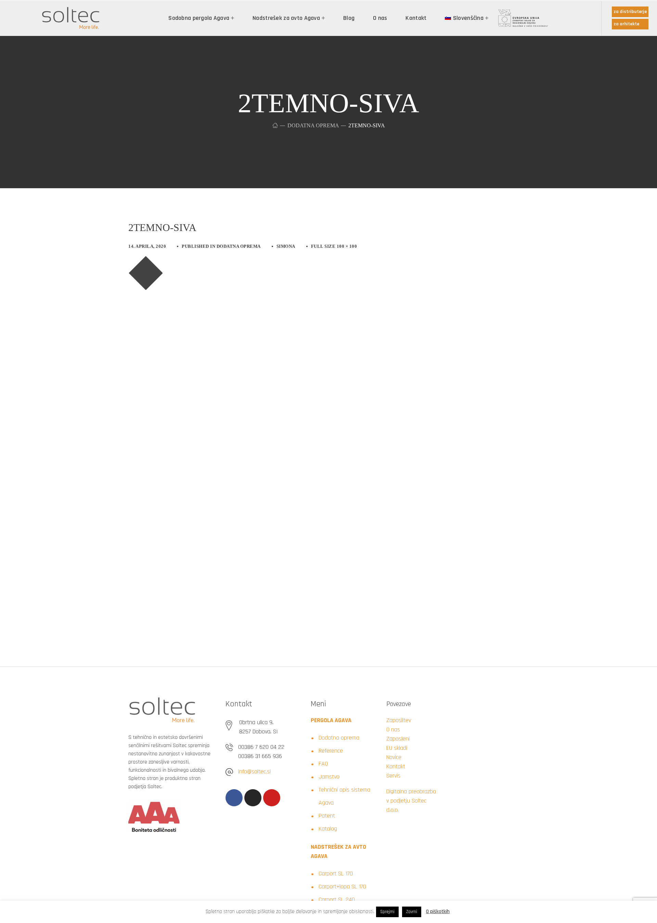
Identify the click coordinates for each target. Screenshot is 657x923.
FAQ (323, 764)
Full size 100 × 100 (334, 246)
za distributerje (630, 12)
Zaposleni (398, 739)
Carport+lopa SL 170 (342, 886)
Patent (327, 816)
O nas (393, 729)
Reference (331, 751)
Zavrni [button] (411, 911)
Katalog (328, 829)
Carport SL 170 (336, 873)
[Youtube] (271, 797)
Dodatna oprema (313, 125)
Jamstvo (329, 777)
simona (285, 246)
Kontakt (395, 766)
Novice (393, 757)
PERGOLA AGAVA (331, 720)
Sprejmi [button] (387, 911)
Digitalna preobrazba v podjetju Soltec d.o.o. (411, 800)
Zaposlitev (398, 720)
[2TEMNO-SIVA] (145, 260)
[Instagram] (252, 797)
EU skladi (396, 748)
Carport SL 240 (337, 899)
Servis (393, 776)
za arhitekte (626, 24)
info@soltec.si (254, 771)
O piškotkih (438, 911)
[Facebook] (234, 797)
